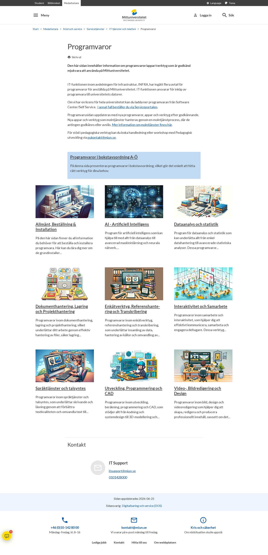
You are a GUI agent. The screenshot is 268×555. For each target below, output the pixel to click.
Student (39, 3)
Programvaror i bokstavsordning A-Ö (104, 157)
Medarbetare (71, 3)
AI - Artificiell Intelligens (127, 224)
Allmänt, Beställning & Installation (56, 227)
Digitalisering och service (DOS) (142, 505)
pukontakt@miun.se (102, 137)
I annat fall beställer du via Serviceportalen (127, 107)
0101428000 (118, 477)
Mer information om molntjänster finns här (142, 125)
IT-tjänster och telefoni (122, 28)
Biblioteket (54, 3)
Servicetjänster (95, 28)
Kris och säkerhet (203, 527)
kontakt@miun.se (134, 527)
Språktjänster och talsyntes (61, 388)
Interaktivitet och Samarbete (200, 306)
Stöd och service (72, 28)
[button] (6, 535)
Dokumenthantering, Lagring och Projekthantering (62, 309)
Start (36, 28)
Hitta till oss (139, 542)
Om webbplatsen (165, 542)
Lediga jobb (99, 542)
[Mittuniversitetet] (134, 15)
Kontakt (119, 542)
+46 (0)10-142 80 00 (65, 527)
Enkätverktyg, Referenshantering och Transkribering (132, 309)
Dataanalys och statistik (196, 224)
